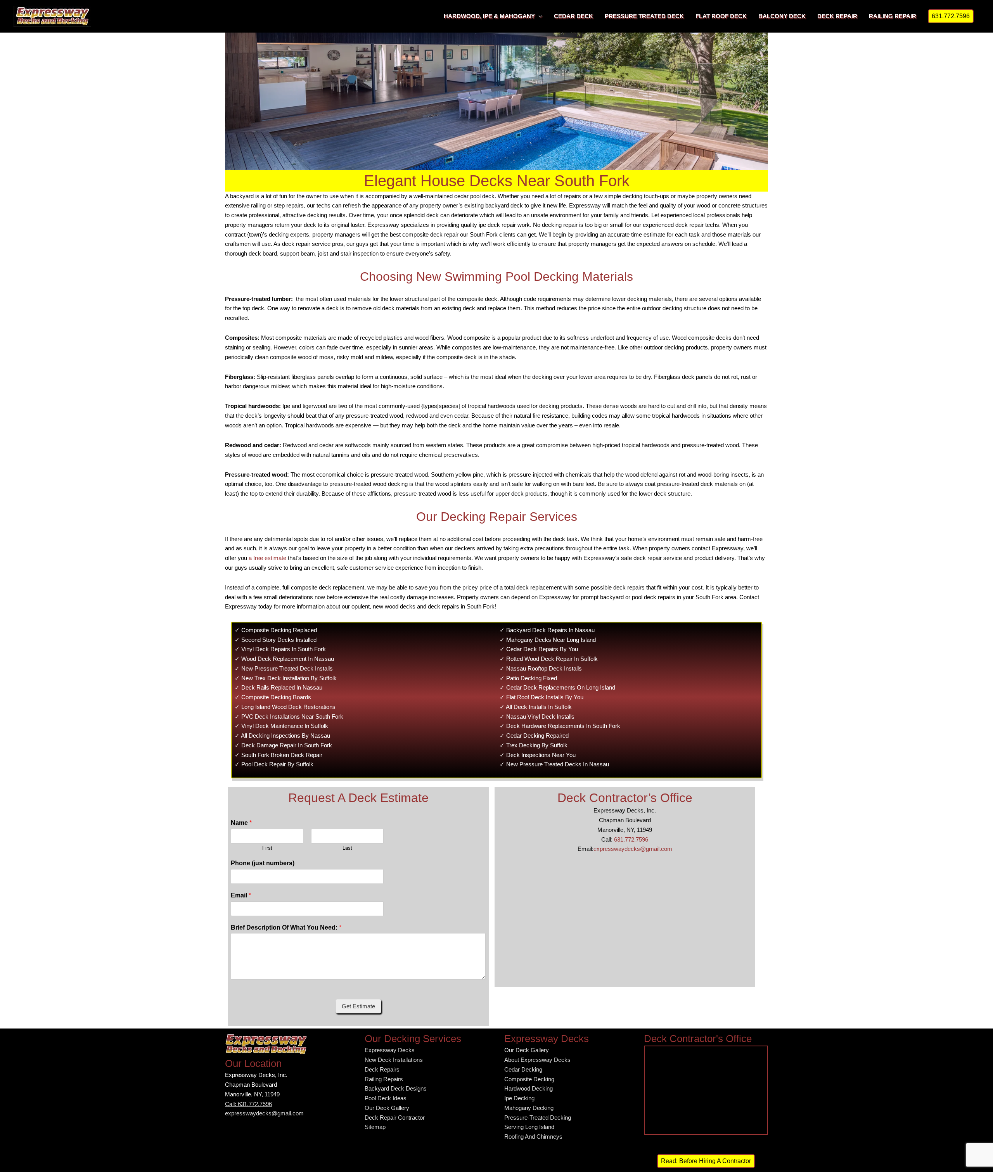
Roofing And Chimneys (533, 1136)
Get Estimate (358, 1006)
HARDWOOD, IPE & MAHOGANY (489, 16)
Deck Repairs (382, 1069)
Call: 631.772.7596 (248, 1104)
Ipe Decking (519, 1098)
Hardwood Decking (528, 1088)
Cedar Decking (523, 1069)
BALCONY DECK (782, 16)
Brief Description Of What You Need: (286, 927)
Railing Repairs (384, 1079)
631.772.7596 (631, 839)
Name (241, 822)
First (267, 848)
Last (347, 848)
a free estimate (267, 558)
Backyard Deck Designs (396, 1088)
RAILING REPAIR (892, 16)
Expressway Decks (390, 1050)
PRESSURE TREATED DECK (644, 16)
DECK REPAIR (837, 16)
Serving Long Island (529, 1127)
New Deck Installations (394, 1059)
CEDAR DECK (573, 16)
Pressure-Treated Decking (537, 1117)
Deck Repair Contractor (395, 1117)
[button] (951, 16)
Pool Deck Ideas (386, 1098)
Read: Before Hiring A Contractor (706, 1161)
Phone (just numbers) (262, 863)
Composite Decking (529, 1079)
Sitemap (375, 1127)
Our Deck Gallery (387, 1108)
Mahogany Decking (529, 1108)
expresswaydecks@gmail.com (632, 848)
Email (241, 895)
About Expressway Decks (537, 1059)
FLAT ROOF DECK (721, 16)
